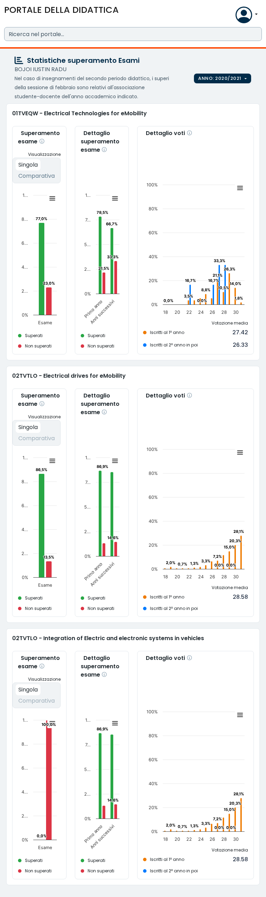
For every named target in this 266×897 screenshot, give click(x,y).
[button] (228, 16)
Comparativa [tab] (36, 176)
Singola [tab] (28, 165)
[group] (222, 78)
